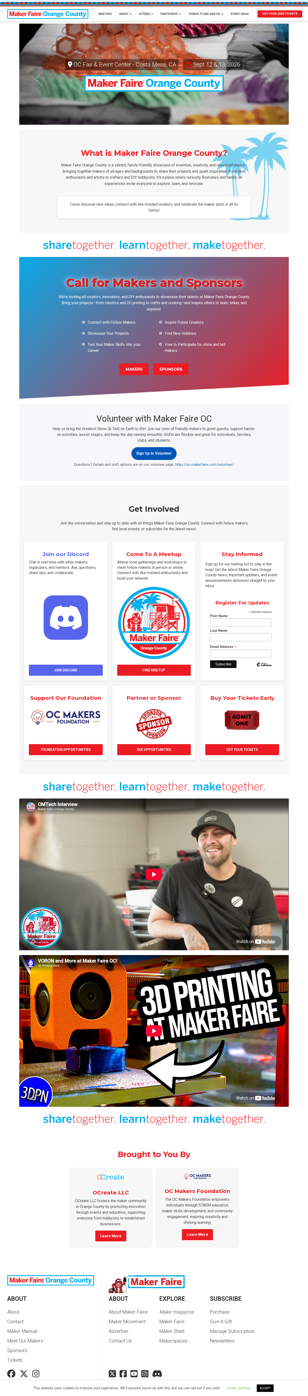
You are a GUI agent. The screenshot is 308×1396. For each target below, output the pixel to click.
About (13, 1312)
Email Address (223, 646)
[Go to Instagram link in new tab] (35, 1374)
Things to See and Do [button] (204, 14)
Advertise (118, 1331)
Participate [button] (169, 14)
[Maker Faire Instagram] (144, 1374)
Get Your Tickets (242, 750)
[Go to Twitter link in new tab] (25, 1374)
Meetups (105, 14)
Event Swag (240, 14)
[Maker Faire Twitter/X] (112, 1374)
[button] (39, 74)
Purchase (220, 1312)
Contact (15, 1321)
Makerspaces (173, 1341)
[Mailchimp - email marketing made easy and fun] (264, 668)
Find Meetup (154, 670)
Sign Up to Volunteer (154, 453)
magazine (176, 1312)
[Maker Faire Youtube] (134, 1374)
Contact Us (120, 1341)
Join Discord (65, 670)
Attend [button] (145, 14)
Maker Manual (22, 1331)
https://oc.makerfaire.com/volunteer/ (204, 464)
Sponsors (171, 369)
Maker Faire (171, 1321)
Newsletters (222, 1341)
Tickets (14, 1360)
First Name (219, 616)
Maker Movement (127, 1321)
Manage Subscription (232, 1331)
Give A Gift (221, 1321)
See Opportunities (154, 750)
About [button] (124, 14)
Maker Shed (171, 1331)
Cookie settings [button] (238, 1388)
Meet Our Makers (25, 1341)
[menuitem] (105, 14)
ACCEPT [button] (265, 1388)
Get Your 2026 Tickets (279, 13)
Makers (134, 369)
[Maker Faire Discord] (157, 1374)
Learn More (111, 1236)
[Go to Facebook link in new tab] (12, 1374)
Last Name (218, 630)
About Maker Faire (128, 1312)
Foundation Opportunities (66, 750)
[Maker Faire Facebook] (123, 1374)
